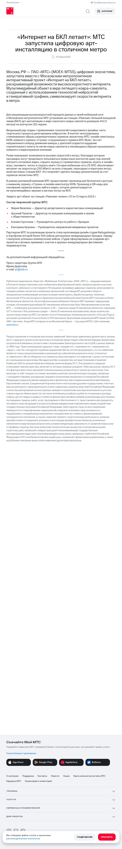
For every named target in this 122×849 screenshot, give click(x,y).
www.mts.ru (12, 325)
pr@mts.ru (21, 269)
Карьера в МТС (13, 781)
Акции (66, 776)
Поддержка (28, 776)
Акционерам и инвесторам (38, 781)
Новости (55, 776)
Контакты (42, 776)
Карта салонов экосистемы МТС (89, 776)
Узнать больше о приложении (21, 753)
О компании (12, 776)
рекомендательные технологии (23, 838)
